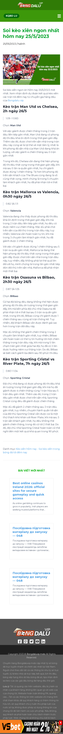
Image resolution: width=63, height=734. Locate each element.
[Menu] (59, 16)
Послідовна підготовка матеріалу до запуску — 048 (31, 531)
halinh (21, 43)
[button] (11, 16)
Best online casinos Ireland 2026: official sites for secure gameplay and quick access (29, 490)
